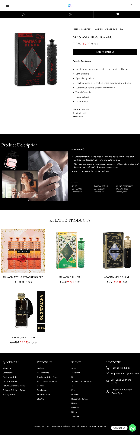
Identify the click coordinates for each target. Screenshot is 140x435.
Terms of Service (10, 381)
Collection (86, 29)
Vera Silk (75, 416)
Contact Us (8, 372)
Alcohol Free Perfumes (47, 381)
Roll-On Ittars (43, 372)
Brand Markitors (98, 426)
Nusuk (74, 403)
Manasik (99, 29)
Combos (40, 386)
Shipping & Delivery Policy (14, 390)
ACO (73, 368)
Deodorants (42, 390)
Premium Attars (44, 394)
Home (75, 29)
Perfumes (41, 368)
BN (72, 377)
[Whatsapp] (132, 428)
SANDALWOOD (101, 186)
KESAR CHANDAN (124, 186)
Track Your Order (10, 377)
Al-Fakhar (75, 372)
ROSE (74, 186)
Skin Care (41, 399)
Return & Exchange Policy (14, 386)
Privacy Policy (9, 394)
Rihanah (75, 407)
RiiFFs (74, 412)
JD (72, 386)
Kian (73, 390)
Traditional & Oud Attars (47, 377)
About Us (7, 368)
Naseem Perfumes (79, 399)
